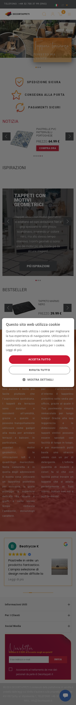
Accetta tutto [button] (39, 359)
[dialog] (38, 352)
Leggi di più (14, 350)
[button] (38, 379)
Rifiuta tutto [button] (39, 370)
